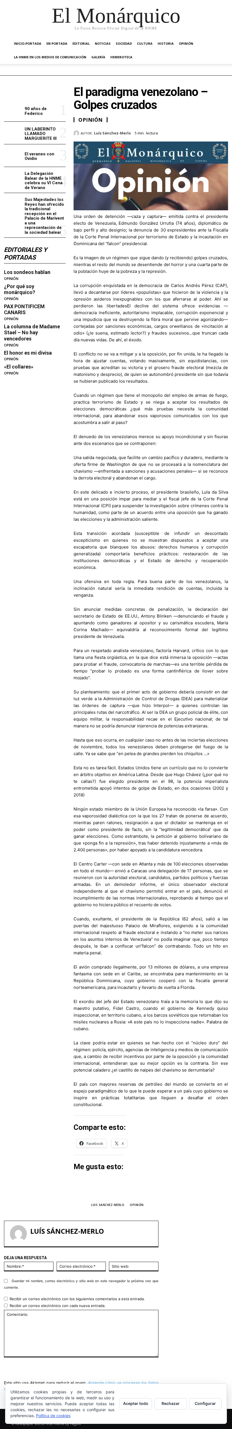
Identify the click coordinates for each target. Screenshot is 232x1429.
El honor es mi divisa (28, 353)
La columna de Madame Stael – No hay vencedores (32, 332)
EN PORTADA (56, 43)
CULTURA (144, 43)
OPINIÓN (186, 43)
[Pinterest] (209, 132)
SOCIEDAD (124, 43)
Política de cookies (53, 1415)
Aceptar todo (135, 1403)
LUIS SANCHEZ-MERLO (107, 1205)
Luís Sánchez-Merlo (112, 133)
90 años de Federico (36, 111)
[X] (196, 132)
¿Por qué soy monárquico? (19, 289)
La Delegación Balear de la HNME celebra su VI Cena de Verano (44, 180)
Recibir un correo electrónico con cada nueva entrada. (58, 1305)
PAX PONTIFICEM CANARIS (24, 309)
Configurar (205, 1403)
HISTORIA (166, 43)
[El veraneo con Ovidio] (13, 155)
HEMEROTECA (121, 57)
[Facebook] (183, 132)
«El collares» (18, 367)
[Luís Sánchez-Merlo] (77, 133)
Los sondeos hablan (27, 272)
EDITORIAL (81, 43)
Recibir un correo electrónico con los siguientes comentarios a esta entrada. (77, 1299)
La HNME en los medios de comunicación (50, 57)
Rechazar (171, 1403)
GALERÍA (98, 57)
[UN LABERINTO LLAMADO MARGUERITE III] (13, 133)
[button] (214, 43)
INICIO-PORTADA (27, 43)
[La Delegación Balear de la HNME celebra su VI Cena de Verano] (13, 178)
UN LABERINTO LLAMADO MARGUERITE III (41, 134)
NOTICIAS (103, 43)
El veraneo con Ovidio (39, 156)
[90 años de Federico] (13, 110)
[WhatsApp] (222, 132)
